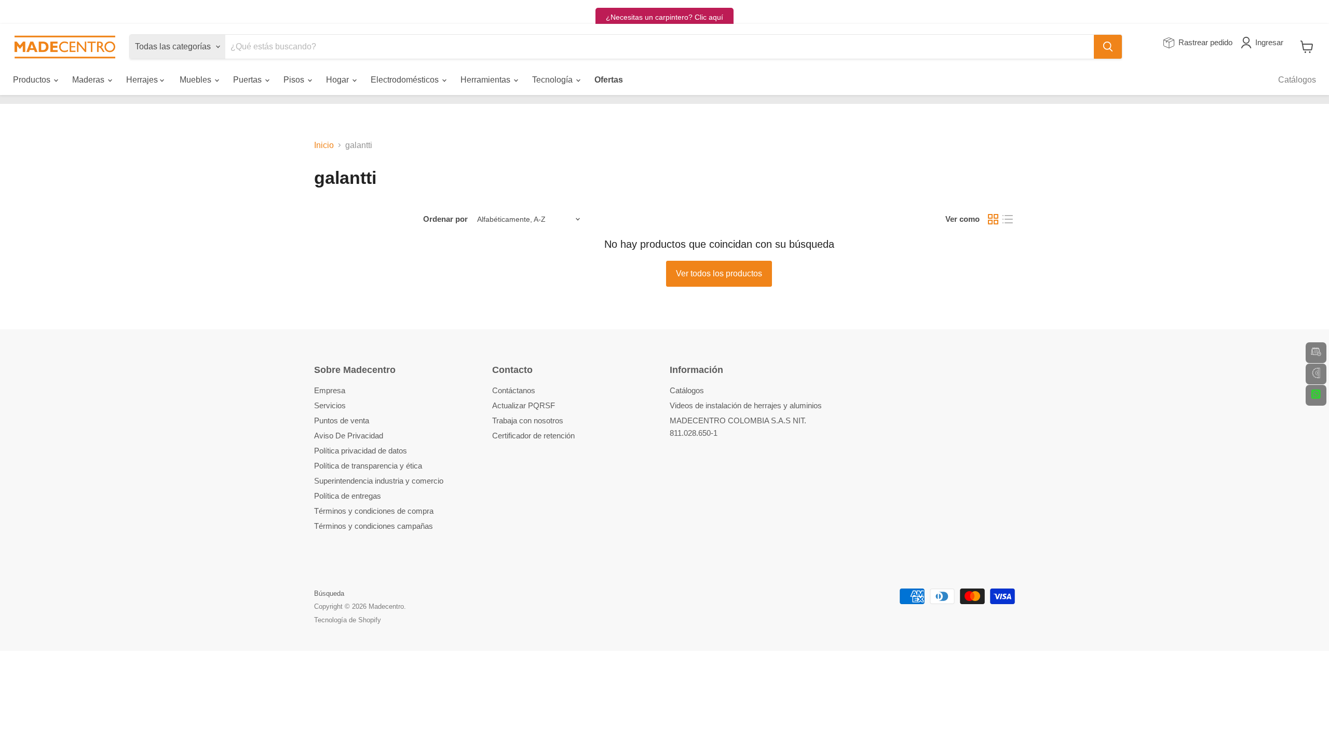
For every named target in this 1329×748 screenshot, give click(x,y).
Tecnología (553, 79)
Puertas (248, 79)
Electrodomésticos (406, 79)
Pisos (294, 79)
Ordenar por (445, 219)
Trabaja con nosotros (527, 420)
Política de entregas (347, 495)
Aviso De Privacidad (348, 435)
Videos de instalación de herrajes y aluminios (746, 405)
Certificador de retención (533, 435)
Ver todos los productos (719, 273)
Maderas (89, 79)
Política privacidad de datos (360, 450)
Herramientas (486, 79)
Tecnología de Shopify (347, 620)
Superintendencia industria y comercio (378, 480)
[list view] (1007, 219)
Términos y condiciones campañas (373, 526)
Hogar (338, 79)
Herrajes (143, 79)
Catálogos (1297, 79)
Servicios (330, 405)
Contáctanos (513, 390)
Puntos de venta (341, 420)
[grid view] (993, 219)
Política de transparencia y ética (368, 465)
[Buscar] (1108, 47)
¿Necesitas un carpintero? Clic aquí (664, 17)
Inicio (324, 145)
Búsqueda (329, 593)
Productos (32, 79)
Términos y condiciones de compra (373, 510)
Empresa (329, 390)
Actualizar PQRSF (523, 405)
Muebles (196, 79)
